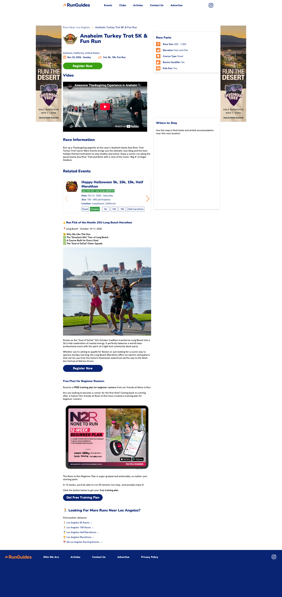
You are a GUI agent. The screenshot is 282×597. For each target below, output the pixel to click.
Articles (138, 5)
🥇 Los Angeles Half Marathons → (81, 532)
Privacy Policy (149, 557)
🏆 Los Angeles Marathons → (78, 537)
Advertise (177, 5)
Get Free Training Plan (82, 497)
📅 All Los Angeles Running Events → (82, 542)
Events (108, 5)
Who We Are (51, 557)
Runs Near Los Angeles (76, 27)
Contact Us (156, 5)
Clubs (122, 5)
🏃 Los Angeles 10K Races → (78, 527)
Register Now (83, 66)
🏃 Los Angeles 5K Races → (78, 522)
